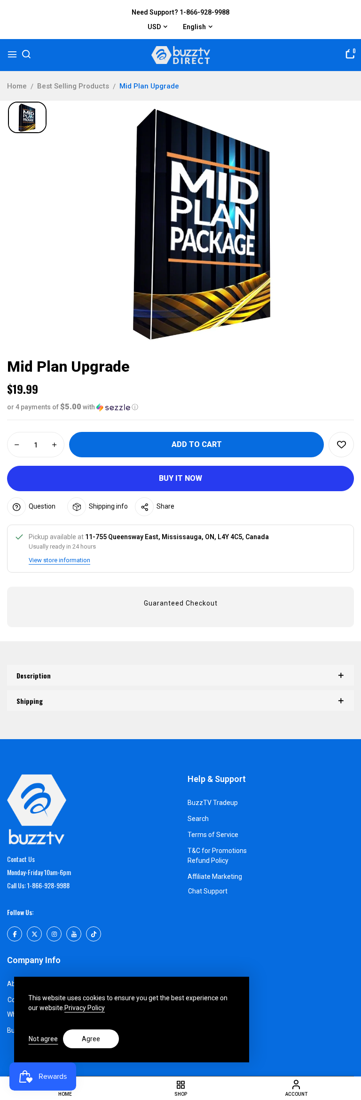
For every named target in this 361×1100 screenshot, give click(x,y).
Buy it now (180, 478)
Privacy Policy (84, 1008)
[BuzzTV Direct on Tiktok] (93, 933)
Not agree (43, 1039)
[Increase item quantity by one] (54, 445)
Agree (91, 1039)
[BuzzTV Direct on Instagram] (54, 933)
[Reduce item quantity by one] (17, 445)
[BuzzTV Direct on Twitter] (34, 933)
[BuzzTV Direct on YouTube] (73, 933)
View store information (59, 560)
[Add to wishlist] (341, 444)
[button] (180, 407)
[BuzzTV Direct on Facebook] (14, 933)
